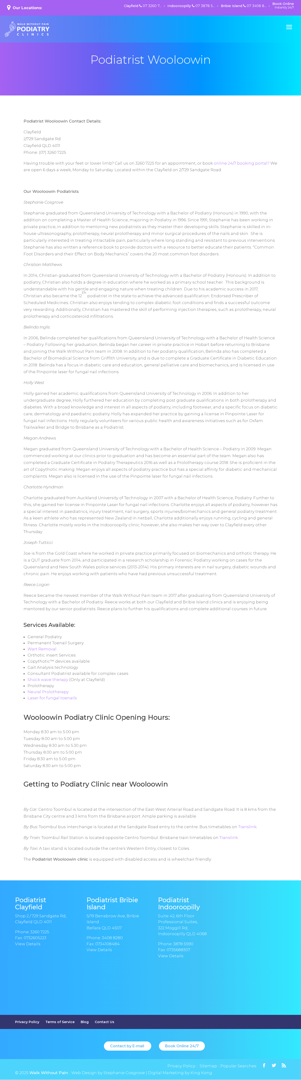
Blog (85, 1022)
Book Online (283, 5)
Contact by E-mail (127, 1046)
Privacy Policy (27, 1022)
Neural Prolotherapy (48, 691)
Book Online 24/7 (182, 1046)
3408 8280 (112, 937)
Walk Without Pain (48, 1072)
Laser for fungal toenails (52, 698)
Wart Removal (42, 649)
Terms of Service (60, 1022)
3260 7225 (39, 932)
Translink (247, 826)
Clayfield (143, 6)
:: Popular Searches (236, 1066)
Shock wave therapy (48, 679)
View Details (27, 944)
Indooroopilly (191, 6)
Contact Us (104, 1022)
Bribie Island (243, 6)
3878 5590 (183, 944)
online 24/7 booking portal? (241, 163)
